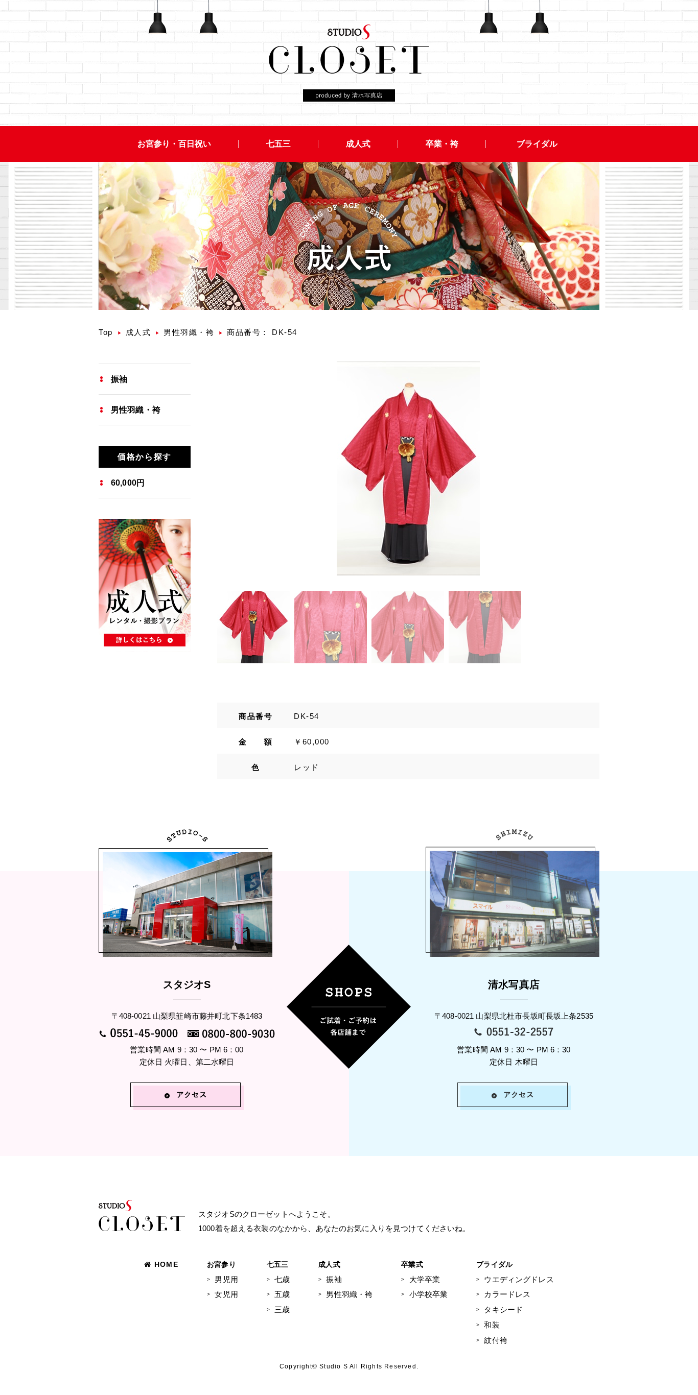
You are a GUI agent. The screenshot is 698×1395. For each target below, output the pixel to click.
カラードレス (507, 1294)
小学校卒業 (428, 1294)
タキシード (503, 1309)
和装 (491, 1324)
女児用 (226, 1294)
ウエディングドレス (518, 1279)
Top (106, 332)
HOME (166, 1264)
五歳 (282, 1294)
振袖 (119, 379)
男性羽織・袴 (189, 332)
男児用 (226, 1279)
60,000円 (128, 482)
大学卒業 (424, 1279)
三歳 (282, 1309)
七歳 (282, 1279)
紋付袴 (495, 1340)
